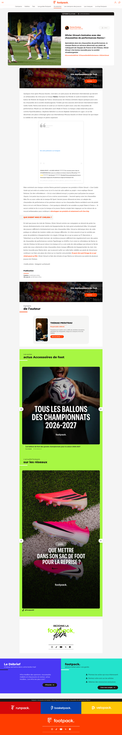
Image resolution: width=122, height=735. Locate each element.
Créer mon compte (106, 687)
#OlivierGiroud (104, 55)
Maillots (27, 6)
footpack (34, 700)
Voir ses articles (56, 336)
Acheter (89, 81)
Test (33, 6)
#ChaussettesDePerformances (89, 55)
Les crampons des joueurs (72, 6)
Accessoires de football (44, 700)
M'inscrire (48, 685)
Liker (105, 28)
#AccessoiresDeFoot (71, 55)
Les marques (88, 6)
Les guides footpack (44, 6)
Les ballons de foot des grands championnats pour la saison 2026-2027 (52, 447)
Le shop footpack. (101, 6)
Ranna (57, 180)
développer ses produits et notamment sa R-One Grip (70, 211)
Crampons (18, 6)
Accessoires (57, 6)
